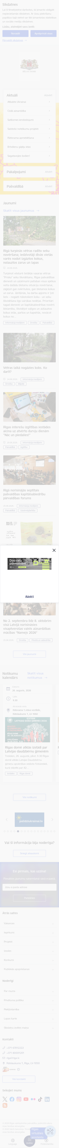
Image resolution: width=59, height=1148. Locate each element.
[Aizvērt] (54, 550)
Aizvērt (29, 596)
